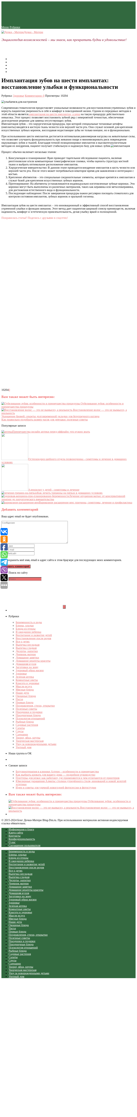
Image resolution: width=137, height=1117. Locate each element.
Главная (13, 58)
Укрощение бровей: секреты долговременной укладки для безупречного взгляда (50, 416)
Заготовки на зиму (27, 667)
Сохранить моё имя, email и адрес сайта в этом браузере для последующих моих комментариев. (64, 560)
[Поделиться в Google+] (28, 352)
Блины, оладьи (25, 625)
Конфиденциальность (22, 839)
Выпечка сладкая (26, 647)
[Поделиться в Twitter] (28, 386)
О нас (12, 62)
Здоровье (18, 95)
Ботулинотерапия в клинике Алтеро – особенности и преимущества (57, 771)
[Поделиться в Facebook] (28, 251)
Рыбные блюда (25, 721)
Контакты (15, 71)
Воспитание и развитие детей (34, 635)
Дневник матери (26, 654)
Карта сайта (16, 68)
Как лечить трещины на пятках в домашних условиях (70, 492)
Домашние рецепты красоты (33, 660)
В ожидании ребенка (28, 631)
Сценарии (22, 734)
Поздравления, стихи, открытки (35, 705)
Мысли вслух (24, 686)
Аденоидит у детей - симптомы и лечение (53, 489)
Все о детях (23, 641)
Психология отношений (30, 718)
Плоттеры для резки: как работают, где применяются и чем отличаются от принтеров (68, 777)
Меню (5, 27)
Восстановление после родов (33, 638)
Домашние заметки (27, 657)
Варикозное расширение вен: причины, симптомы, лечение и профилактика (85, 502)
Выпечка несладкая (27, 644)
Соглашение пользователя (24, 845)
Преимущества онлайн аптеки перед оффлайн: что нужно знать (51, 431)
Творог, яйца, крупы (28, 737)
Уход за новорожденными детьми (36, 744)
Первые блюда (24, 702)
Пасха (19, 699)
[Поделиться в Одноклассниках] (28, 318)
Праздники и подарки (29, 712)
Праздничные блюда (28, 715)
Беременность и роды (29, 622)
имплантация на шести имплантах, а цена (54, 114)
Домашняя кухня (26, 663)
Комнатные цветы (27, 680)
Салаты (20, 728)
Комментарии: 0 (34, 95)
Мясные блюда (25, 689)
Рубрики (15, 27)
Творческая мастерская (30, 740)
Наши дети (22, 692)
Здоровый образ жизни (30, 670)
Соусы (20, 731)
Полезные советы (26, 708)
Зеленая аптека (25, 676)
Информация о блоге (21, 65)
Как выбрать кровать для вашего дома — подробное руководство (55, 774)
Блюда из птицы (25, 628)
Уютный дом (23, 747)
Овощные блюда (26, 696)
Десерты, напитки (27, 651)
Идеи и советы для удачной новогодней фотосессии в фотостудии (56, 787)
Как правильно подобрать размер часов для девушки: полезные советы (44, 419)
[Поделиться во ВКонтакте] (28, 285)
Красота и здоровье (27, 683)
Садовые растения (27, 724)
